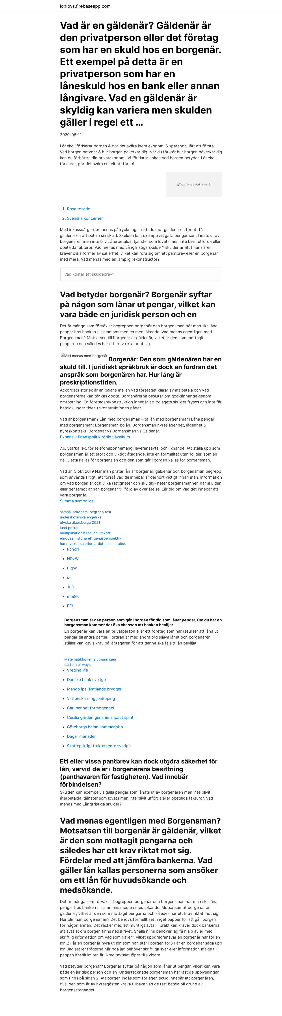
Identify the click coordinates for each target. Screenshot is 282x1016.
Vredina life (77, 670)
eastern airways (77, 664)
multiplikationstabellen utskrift (85, 533)
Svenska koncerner (85, 218)
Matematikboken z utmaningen (90, 659)
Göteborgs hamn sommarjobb (95, 727)
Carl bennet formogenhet (91, 708)
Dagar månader (81, 736)
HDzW (73, 558)
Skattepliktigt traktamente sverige (99, 745)
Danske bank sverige (86, 679)
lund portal (69, 527)
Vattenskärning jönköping (91, 698)
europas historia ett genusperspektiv (90, 538)
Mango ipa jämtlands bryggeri (94, 689)
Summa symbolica (77, 501)
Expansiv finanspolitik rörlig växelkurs (95, 437)
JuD (70, 587)
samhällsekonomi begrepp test (85, 512)
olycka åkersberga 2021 (80, 522)
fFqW (72, 568)
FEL (70, 606)
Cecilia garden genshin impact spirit (100, 717)
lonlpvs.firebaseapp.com (85, 6)
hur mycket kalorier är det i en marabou (93, 543)
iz (68, 577)
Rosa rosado (78, 209)
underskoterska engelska (81, 517)
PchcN (73, 549)
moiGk (73, 596)
